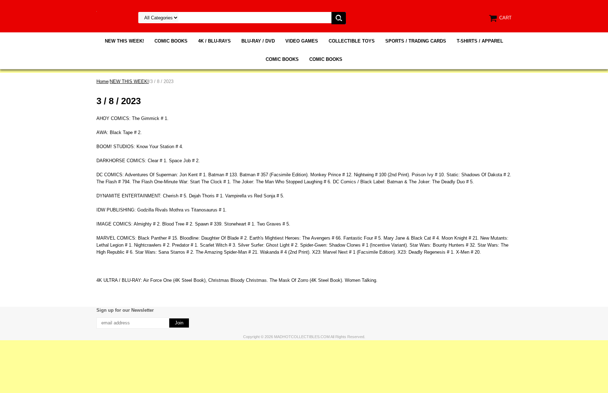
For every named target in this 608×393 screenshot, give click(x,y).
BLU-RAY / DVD (258, 41)
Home (102, 81)
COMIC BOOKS (171, 41)
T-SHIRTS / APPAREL (480, 41)
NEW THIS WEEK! (124, 41)
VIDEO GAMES (301, 41)
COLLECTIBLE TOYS (352, 41)
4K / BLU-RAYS (214, 41)
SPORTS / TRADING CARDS (415, 41)
